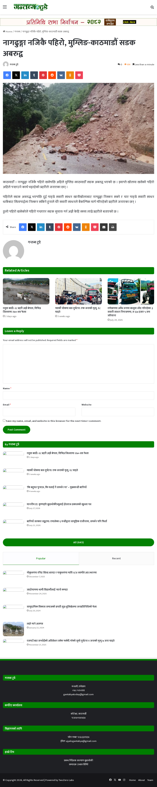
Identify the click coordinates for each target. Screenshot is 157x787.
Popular (41, 558)
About (141, 780)
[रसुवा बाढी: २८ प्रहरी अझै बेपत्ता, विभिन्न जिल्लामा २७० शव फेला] (26, 291)
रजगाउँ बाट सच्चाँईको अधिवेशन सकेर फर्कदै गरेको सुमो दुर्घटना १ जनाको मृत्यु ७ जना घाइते (70, 641)
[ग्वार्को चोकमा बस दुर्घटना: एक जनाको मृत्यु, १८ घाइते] (78, 291)
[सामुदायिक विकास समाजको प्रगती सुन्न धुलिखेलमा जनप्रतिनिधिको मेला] (13, 612)
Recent (116, 558)
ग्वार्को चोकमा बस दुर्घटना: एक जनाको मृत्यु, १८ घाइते (78, 310)
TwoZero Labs (66, 780)
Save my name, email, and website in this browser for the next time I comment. (53, 421)
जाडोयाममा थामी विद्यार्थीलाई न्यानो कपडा (47, 589)
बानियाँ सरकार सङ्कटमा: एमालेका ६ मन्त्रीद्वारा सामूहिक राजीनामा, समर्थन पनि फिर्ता (67, 521)
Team (150, 780)
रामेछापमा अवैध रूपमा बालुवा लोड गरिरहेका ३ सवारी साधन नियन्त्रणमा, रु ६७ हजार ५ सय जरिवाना (130, 312)
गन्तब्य (17, 31)
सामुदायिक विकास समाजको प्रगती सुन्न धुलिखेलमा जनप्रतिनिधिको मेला (62, 606)
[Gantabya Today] (30, 7)
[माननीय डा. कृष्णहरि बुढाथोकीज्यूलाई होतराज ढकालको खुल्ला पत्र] (13, 509)
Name (7, 388)
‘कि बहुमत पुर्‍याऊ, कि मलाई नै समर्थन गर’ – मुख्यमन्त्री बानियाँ (57, 487)
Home (8, 31)
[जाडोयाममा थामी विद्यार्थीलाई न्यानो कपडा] (13, 595)
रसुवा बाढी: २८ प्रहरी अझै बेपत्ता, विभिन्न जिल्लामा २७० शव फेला (22, 310)
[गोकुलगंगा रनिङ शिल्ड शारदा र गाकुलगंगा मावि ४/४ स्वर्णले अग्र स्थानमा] (13, 578)
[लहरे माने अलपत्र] (13, 629)
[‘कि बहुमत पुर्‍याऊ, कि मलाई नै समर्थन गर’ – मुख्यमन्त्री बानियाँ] (13, 492)
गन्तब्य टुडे (14, 64)
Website (87, 405)
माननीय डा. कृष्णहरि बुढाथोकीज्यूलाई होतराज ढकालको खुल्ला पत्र (59, 504)
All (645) (78, 542)
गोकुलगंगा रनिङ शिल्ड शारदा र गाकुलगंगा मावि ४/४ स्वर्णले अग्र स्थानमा (62, 572)
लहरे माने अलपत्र (35, 623)
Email (7, 405)
